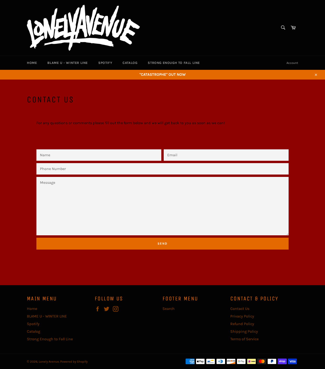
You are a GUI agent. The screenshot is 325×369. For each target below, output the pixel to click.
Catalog (130, 63)
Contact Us (239, 308)
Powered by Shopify (74, 361)
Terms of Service (244, 339)
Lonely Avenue (49, 361)
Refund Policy (242, 324)
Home (32, 63)
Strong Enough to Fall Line (174, 63)
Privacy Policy (242, 316)
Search (168, 308)
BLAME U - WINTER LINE (67, 63)
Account (292, 63)
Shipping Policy (244, 331)
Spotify (105, 63)
